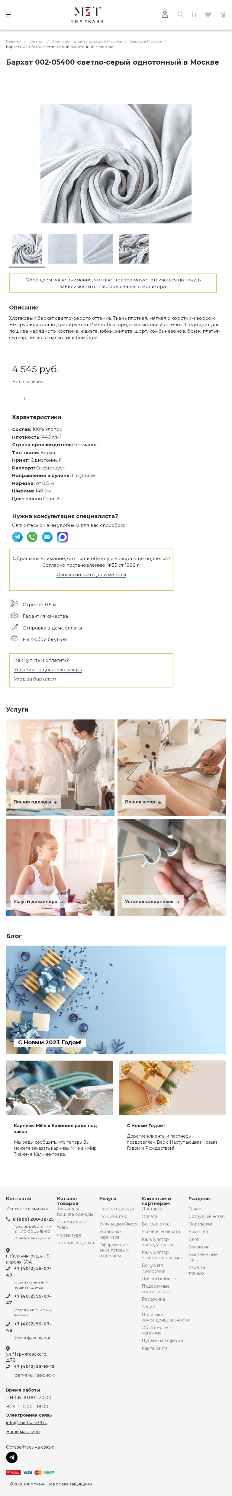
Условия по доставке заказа (48, 669)
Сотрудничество (204, 1216)
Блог (193, 1239)
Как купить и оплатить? (41, 660)
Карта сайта (155, 1348)
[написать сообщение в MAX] (62, 536)
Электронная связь (29, 1415)
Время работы (23, 1390)
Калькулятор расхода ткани (157, 1242)
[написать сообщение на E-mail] (48, 536)
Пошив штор (140, 802)
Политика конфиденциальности (164, 1317)
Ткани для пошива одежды (75, 1211)
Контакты (18, 1198)
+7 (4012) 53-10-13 (34, 1366)
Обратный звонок (34, 1375)
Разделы (199, 1198)
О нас (194, 1209)
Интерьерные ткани (72, 1224)
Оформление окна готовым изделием (114, 1250)
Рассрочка (153, 1299)
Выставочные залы (203, 1257)
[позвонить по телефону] (33, 536)
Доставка (152, 1209)
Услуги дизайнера (36, 901)
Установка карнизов (150, 901)
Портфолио (201, 1224)
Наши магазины (23, 1431)
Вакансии (199, 1247)
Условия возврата (161, 1231)
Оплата (149, 1216)
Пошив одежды (33, 802)
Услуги (108, 1198)
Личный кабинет (160, 1278)
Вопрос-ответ (157, 1224)
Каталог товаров (67, 1201)
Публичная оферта (162, 1340)
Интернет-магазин (28, 1208)
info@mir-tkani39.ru (26, 1422)
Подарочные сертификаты (156, 1288)
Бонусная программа (153, 1268)
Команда (198, 1231)
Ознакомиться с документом (91, 574)
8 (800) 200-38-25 (33, 1219)
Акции (148, 1306)
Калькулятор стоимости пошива (162, 1255)
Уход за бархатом (35, 679)
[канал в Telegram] (18, 536)
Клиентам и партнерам (156, 1201)
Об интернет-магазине (157, 1330)
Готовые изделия (75, 1242)
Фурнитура (69, 1235)
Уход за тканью (196, 1270)
